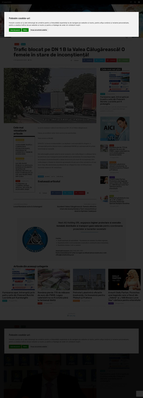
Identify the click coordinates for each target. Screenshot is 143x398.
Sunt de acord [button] (15, 30)
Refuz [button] (25, 30)
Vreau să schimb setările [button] (39, 30)
